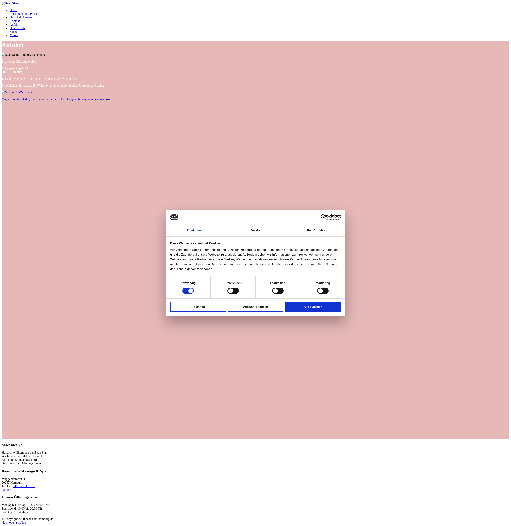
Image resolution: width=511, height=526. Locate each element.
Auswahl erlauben (255, 306)
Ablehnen (198, 306)
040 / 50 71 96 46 (24, 486)
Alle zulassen (313, 306)
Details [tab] (255, 230)
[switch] (233, 291)
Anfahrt (6, 489)
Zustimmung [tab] (196, 230)
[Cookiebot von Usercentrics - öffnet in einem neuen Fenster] (323, 217)
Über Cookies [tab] (315, 230)
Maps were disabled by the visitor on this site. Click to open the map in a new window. (56, 99)
